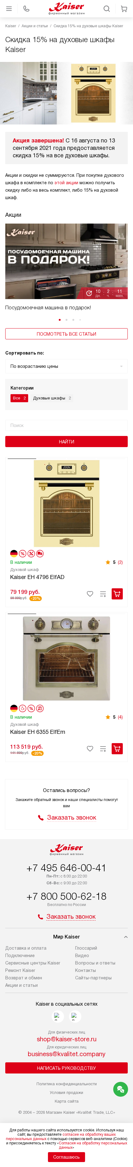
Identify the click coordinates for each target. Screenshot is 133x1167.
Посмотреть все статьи (66, 334)
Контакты (85, 970)
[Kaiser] (66, 8)
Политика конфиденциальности (66, 1084)
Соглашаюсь (66, 1157)
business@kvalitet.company (66, 1054)
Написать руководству (66, 1068)
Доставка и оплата (25, 948)
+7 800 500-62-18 (66, 896)
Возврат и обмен (23, 977)
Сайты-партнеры (93, 977)
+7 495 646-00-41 (66, 868)
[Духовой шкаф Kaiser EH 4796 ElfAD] (66, 503)
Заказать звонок (71, 817)
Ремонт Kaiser (20, 970)
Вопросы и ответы (95, 962)
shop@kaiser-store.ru (67, 1039)
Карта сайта (67, 1101)
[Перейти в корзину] (124, 8)
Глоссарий (86, 948)
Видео (82, 955)
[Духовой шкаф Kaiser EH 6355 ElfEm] (66, 658)
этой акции (66, 182)
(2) (120, 562)
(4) (120, 717)
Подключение (20, 955)
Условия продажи (66, 1092)
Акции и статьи (21, 985)
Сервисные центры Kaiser (32, 962)
